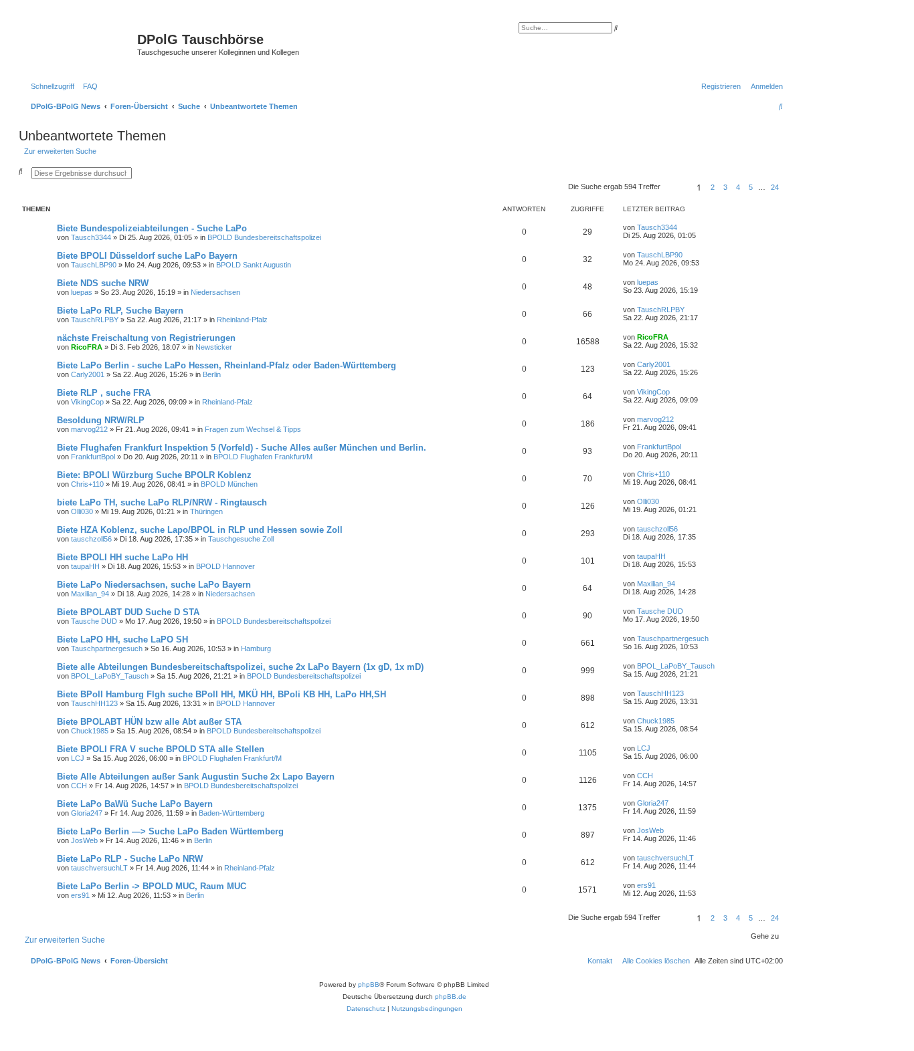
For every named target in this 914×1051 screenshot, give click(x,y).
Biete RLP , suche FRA (104, 393)
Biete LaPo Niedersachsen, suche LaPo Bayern (154, 585)
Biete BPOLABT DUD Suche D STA (128, 612)
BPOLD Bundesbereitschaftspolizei (264, 237)
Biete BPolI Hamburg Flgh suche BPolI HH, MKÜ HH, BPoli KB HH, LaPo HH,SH (221, 694)
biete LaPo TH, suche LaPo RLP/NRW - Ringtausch (162, 502)
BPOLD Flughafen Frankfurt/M (262, 457)
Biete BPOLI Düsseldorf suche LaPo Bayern (147, 256)
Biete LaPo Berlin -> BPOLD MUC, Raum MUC (151, 886)
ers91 (80, 895)
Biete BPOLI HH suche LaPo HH (122, 557)
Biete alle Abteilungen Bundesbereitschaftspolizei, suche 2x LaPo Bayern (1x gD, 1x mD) (240, 667)
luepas (81, 292)
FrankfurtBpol (93, 457)
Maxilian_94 (90, 594)
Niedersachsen (215, 292)
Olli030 (82, 511)
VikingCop (87, 402)
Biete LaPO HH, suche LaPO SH (122, 639)
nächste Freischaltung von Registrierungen (146, 338)
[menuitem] (88, 86)
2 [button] (713, 187)
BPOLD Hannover (225, 566)
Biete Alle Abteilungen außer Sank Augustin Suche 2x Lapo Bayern (196, 777)
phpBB (368, 984)
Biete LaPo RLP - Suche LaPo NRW (130, 859)
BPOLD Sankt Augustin (253, 265)
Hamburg (256, 649)
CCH (79, 786)
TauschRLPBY (94, 320)
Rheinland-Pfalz (242, 320)
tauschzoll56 (91, 539)
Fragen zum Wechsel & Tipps (253, 429)
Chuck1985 (89, 731)
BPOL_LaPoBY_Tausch (110, 676)
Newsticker (213, 347)
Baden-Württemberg (231, 813)
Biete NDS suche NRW (103, 283)
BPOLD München (229, 484)
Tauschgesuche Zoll (241, 539)
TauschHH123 (94, 703)
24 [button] (775, 187)
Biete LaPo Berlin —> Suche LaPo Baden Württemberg (170, 831)
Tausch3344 (91, 237)
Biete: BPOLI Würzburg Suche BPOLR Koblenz (154, 475)
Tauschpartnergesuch (107, 649)
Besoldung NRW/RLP (101, 420)
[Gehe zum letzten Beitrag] (681, 227)
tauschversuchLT (99, 868)
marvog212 (89, 429)
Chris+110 (87, 484)
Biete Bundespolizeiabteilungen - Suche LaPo (152, 228)
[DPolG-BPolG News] (79, 43)
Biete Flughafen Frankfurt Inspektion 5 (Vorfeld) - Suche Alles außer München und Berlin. (241, 448)
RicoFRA (86, 347)
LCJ (77, 758)
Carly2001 (87, 374)
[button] (676, 187)
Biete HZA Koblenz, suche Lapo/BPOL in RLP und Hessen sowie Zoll (200, 530)
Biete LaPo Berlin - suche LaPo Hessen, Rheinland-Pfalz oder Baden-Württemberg (226, 365)
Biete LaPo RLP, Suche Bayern (120, 311)
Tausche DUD (94, 621)
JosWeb (84, 840)
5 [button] (751, 187)
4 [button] (738, 187)
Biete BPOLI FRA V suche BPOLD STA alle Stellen (160, 749)
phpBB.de (450, 996)
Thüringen (206, 511)
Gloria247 (86, 813)
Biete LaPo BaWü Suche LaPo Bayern (135, 804)
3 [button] (725, 187)
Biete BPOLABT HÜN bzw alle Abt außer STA (149, 722)
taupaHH (85, 566)
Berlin (212, 374)
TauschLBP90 (93, 265)
